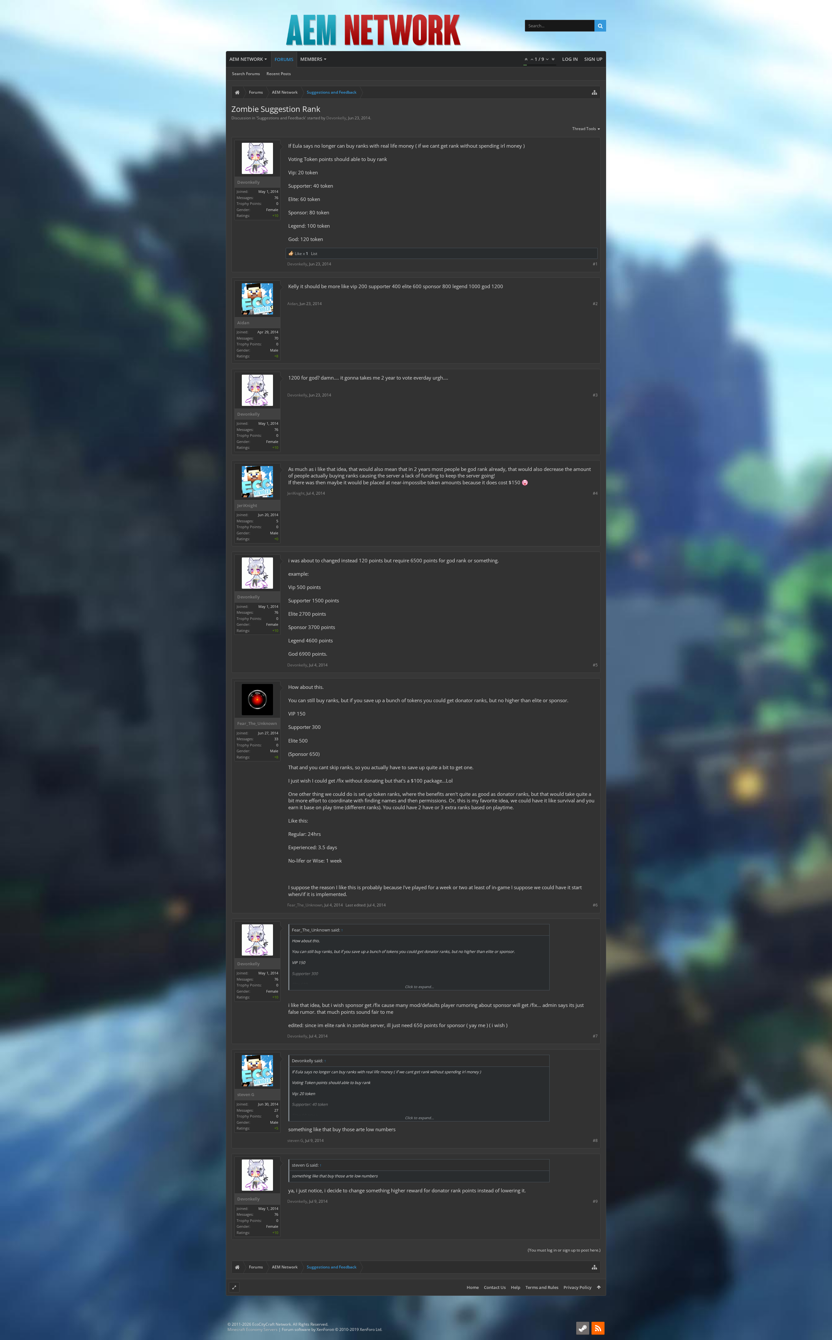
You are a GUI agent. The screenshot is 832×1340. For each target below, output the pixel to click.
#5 (595, 665)
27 (276, 1110)
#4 (595, 493)
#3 (595, 395)
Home (473, 1287)
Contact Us (495, 1287)
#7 (595, 1036)
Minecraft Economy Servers (253, 1329)
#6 (595, 905)
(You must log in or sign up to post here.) (564, 1250)
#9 (595, 1201)
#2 (595, 303)
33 (276, 738)
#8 (595, 1140)
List (314, 253)
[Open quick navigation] (594, 92)
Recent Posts (278, 73)
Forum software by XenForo (332, 1329)
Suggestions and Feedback (281, 118)
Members (311, 59)
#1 (595, 263)
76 (276, 197)
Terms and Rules (542, 1287)
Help (515, 1287)
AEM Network (246, 59)
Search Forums (246, 73)
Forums (284, 59)
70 (276, 338)
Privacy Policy (578, 1287)
